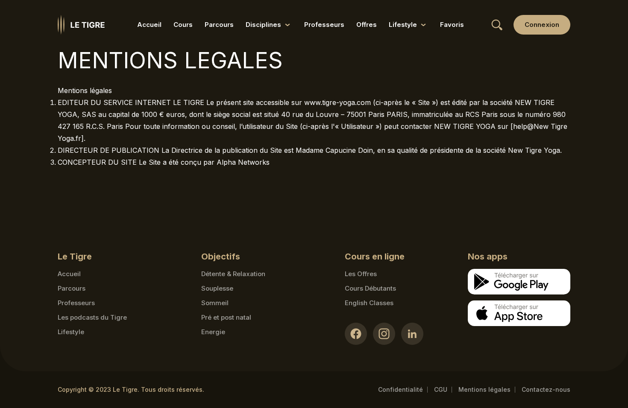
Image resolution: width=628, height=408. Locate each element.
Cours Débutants (370, 288)
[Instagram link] (384, 334)
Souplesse (217, 288)
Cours (183, 24)
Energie (213, 332)
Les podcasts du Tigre (92, 317)
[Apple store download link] (519, 313)
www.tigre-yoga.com (337, 102)
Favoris (452, 24)
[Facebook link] (356, 334)
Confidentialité (400, 389)
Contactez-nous (546, 389)
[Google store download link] (519, 281)
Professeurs (324, 24)
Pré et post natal (226, 317)
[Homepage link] (81, 25)
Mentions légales (484, 389)
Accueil (149, 24)
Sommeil (215, 303)
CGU (440, 389)
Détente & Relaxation (233, 274)
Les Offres (361, 274)
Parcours (219, 24)
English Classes (369, 303)
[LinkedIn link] (412, 334)
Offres (366, 24)
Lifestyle (71, 332)
